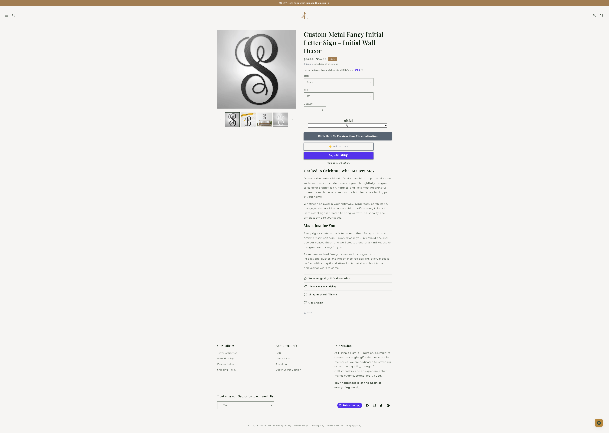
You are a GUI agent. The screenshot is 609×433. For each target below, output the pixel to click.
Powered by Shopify (281, 426)
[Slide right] (292, 119)
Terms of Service (227, 353)
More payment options (338, 163)
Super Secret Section (288, 369)
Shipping (308, 64)
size (306, 89)
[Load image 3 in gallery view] (264, 120)
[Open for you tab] (599, 423)
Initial (348, 121)
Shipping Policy (226, 369)
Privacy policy (317, 426)
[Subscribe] (270, 405)
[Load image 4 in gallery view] (280, 120)
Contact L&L (283, 358)
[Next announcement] (423, 3)
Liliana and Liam (263, 426)
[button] (6, 15)
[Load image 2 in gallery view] (248, 120)
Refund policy (225, 358)
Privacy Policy (225, 364)
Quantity (308, 104)
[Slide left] (220, 119)
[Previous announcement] (185, 3)
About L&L (282, 364)
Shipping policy (353, 426)
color (306, 75)
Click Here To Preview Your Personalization (348, 136)
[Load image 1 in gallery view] (232, 120)
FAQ (278, 353)
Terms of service (335, 426)
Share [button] (310, 312)
